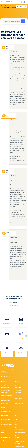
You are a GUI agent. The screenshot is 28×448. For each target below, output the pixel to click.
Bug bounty (17, 437)
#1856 (11, 178)
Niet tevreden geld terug (19, 429)
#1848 (11, 122)
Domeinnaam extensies (5, 422)
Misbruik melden (18, 435)
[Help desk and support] (20, 2)
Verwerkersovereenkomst (20, 444)
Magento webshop (18, 398)
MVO (16, 427)
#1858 (11, 239)
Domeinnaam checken (5, 421)
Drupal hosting (4, 398)
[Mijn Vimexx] (23, 2)
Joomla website (18, 390)
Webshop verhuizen (19, 403)
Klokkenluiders (18, 434)
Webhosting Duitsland (5, 387)
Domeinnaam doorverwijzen (6, 424)
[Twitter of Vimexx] (5, 376)
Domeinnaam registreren (6, 417)
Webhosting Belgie (4, 385)
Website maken (18, 384)
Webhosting (3, 384)
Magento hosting (4, 392)
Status (16, 419)
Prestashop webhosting (5, 397)
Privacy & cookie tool (5, 441)
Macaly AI (3, 440)
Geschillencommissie (19, 430)
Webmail (2, 432)
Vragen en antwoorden (13, 5)
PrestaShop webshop (19, 401)
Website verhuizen (18, 385)
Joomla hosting (4, 393)
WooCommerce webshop (20, 400)
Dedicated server (4, 403)
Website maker (18, 387)
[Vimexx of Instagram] (10, 376)
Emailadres (3, 430)
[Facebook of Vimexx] (2, 376)
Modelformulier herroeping (20, 432)
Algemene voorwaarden (19, 446)
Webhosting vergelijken (5, 400)
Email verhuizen (4, 433)
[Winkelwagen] (25, 2)
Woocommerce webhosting (6, 395)
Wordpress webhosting (5, 390)
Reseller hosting (4, 409)
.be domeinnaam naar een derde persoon (10, 7)
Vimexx (2, 5)
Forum (6, 5)
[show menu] (2, 2)
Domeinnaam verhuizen (5, 419)
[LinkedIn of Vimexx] (7, 376)
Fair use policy (18, 443)
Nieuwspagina (17, 421)
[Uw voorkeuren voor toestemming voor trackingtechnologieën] (27, 336)
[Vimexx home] (8, 2)
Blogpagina (17, 422)
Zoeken (23, 21)
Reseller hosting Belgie (5, 411)
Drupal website (18, 392)
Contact (16, 417)
